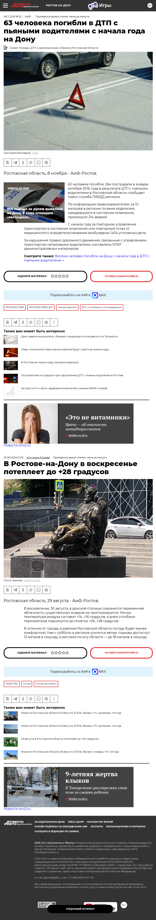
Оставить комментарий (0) (121, 276)
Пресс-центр (76, 822)
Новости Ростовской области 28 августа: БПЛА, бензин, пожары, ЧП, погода (70, 751)
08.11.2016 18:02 (13, 16)
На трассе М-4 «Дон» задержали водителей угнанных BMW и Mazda (64, 388)
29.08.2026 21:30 (13, 457)
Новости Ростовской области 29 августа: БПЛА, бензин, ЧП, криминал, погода (71, 725)
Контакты (97, 826)
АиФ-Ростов (32, 580)
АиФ (35, 152)
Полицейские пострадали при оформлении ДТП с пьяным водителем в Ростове (72, 375)
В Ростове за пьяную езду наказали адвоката (49, 362)
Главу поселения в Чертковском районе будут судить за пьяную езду (65, 349)
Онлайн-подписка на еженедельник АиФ (61, 826)
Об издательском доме (50, 822)
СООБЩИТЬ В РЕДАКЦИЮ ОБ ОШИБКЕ (57, 831)
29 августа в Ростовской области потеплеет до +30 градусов (59, 738)
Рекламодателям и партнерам (125, 826)
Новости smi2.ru (17, 445)
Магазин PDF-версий (100, 822)
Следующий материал (80, 909)
